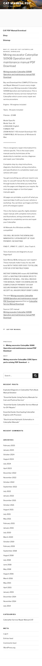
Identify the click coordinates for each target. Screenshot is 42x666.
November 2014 (9, 601)
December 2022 (9, 473)
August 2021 (8, 510)
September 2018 (10, 551)
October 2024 (8, 455)
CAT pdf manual (13, 329)
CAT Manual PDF (17, 3)
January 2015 (8, 592)
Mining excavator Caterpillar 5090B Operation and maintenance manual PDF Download (19, 74)
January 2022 (8, 496)
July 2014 (7, 606)
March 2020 (8, 537)
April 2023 (7, 468)
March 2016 (8, 578)
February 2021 (9, 523)
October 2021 (8, 505)
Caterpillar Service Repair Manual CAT (18, 620)
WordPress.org (9, 648)
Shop (5, 35)
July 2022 (7, 491)
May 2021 (7, 519)
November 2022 (9, 478)
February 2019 (9, 546)
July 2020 (7, 533)
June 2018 (7, 565)
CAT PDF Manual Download (14, 30)
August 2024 (8, 459)
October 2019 (8, 542)
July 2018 (7, 560)
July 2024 (7, 464)
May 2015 (7, 583)
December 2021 (9, 500)
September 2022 (10, 487)
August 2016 (8, 574)
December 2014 (9, 597)
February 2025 (9, 445)
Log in (5, 634)
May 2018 (7, 569)
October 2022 (8, 482)
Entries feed (8, 638)
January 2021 (8, 528)
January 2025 (8, 450)
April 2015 (7, 588)
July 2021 (7, 514)
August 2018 (8, 555)
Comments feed (9, 643)
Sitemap (6, 40)
